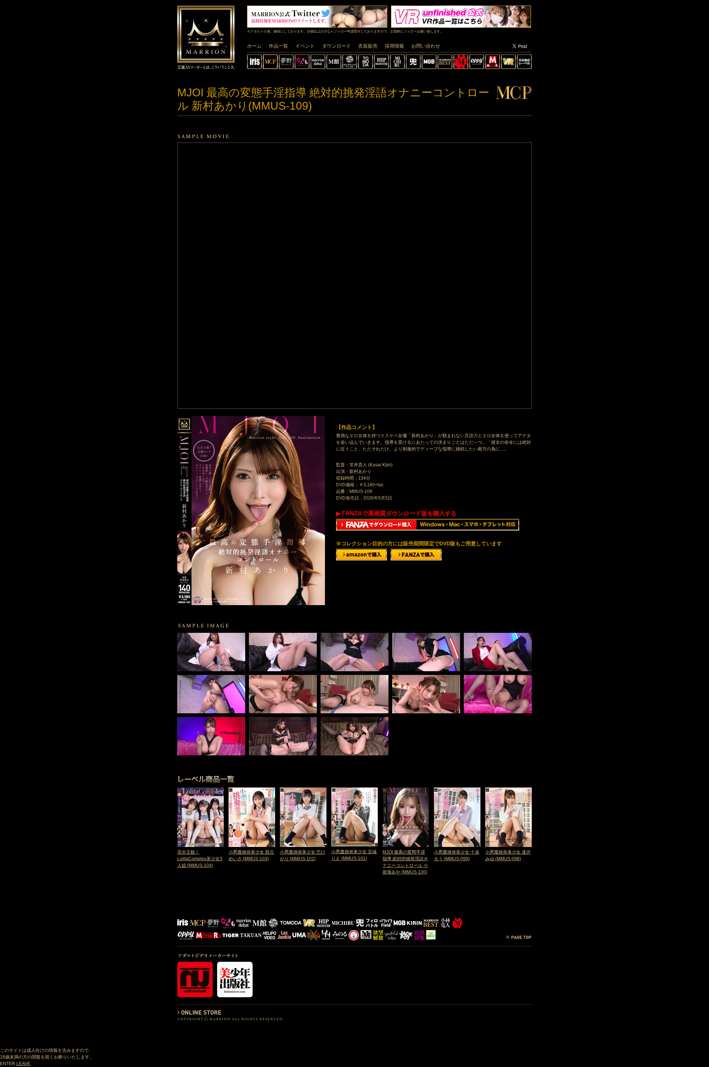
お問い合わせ (425, 46)
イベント (305, 46)
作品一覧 (278, 46)
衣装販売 (367, 46)
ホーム (254, 46)
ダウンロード (336, 46)
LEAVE (23, 1063)
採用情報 (394, 46)
